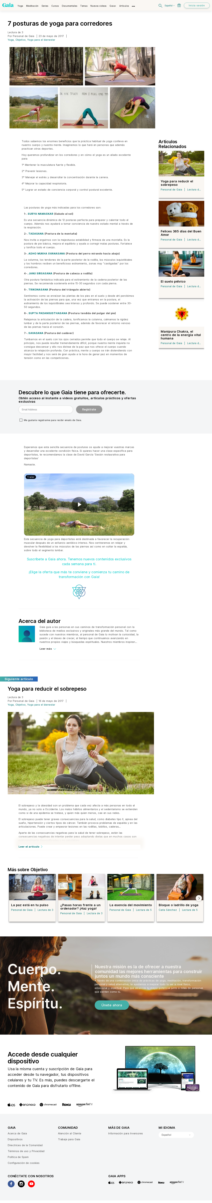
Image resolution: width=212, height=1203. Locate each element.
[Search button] (161, 5)
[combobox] (176, 1135)
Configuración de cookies (24, 1162)
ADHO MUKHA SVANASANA (46, 253)
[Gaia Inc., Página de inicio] (8, 5)
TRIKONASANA (38, 289)
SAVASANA (35, 333)
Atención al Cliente (69, 1133)
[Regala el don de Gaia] (179, 5)
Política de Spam (18, 1157)
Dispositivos (15, 1139)
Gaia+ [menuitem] (113, 6)
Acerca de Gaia (17, 1133)
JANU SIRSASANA (40, 273)
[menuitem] (20, 5)
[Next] (199, 898)
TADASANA (36, 233)
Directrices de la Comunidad (25, 1145)
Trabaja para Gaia (69, 1139)
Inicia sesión (197, 5)
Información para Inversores (125, 1133)
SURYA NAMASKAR (40, 213)
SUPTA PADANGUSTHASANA (48, 313)
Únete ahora (111, 1005)
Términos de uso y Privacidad (26, 1151)
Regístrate (89, 409)
